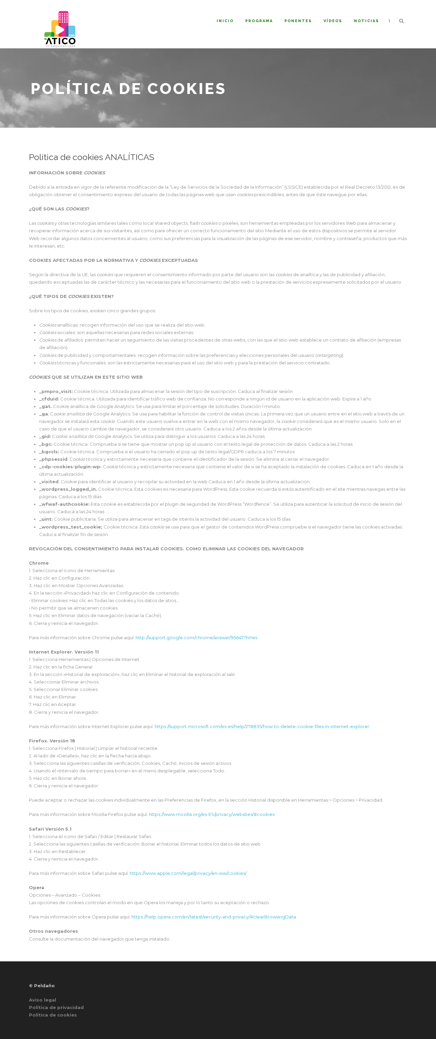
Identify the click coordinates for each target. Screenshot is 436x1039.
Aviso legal (42, 1000)
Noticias (366, 21)
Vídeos (333, 21)
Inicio (225, 21)
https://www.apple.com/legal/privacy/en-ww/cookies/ (188, 873)
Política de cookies (53, 1015)
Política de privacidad (56, 1007)
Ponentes (298, 21)
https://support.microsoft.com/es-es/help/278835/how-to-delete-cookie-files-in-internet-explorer (262, 726)
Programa (259, 21)
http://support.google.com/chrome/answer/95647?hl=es (196, 637)
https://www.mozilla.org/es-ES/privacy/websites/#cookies (212, 814)
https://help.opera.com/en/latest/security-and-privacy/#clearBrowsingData (213, 916)
